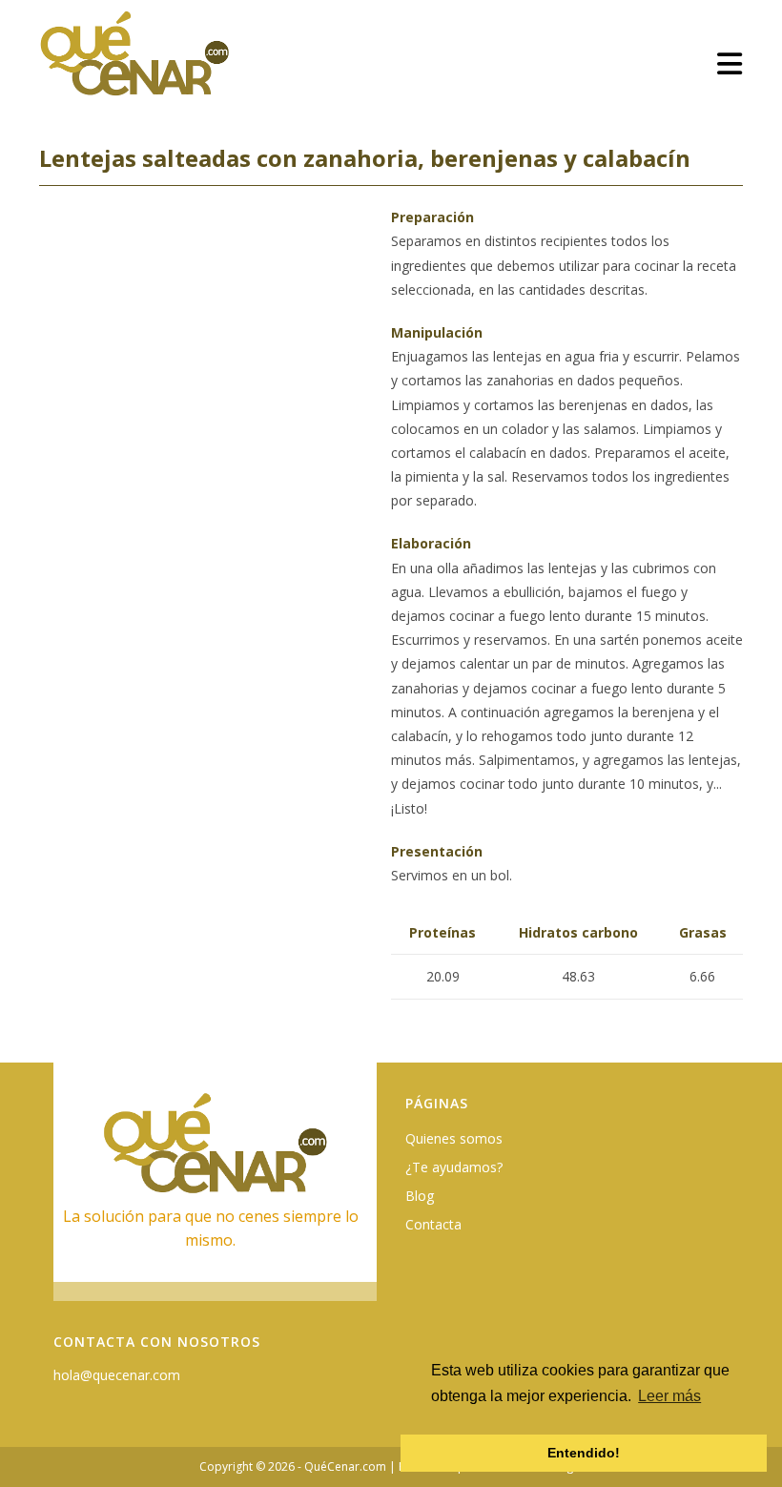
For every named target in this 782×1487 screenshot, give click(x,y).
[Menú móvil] (730, 63)
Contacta (433, 1224)
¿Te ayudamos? (454, 1167)
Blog (419, 1196)
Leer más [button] (669, 1396)
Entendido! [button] (583, 1452)
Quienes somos (454, 1138)
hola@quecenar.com (116, 1375)
